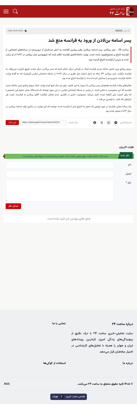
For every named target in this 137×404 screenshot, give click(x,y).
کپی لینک (12, 122)
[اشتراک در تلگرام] (116, 122)
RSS (7, 384)
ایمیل (128, 174)
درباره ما (128, 363)
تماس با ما (59, 323)
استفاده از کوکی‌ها (54, 363)
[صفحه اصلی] (121, 11)
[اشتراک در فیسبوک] (95, 122)
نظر (128, 183)
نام (129, 165)
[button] (15, 11)
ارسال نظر (13, 206)
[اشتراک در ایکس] (102, 122)
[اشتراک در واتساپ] (109, 122)
